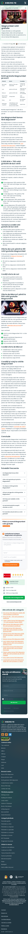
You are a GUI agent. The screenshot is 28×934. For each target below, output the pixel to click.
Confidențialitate (5, 919)
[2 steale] (15, 575)
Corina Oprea (23, 43)
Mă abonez (14, 702)
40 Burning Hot (5, 809)
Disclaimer (4, 929)
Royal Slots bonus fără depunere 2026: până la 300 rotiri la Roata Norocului (13, 648)
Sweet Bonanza (5, 815)
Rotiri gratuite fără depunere (9, 780)
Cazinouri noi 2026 (6, 850)
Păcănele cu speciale (7, 829)
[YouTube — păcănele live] (2, 734)
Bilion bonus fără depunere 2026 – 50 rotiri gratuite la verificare (13, 625)
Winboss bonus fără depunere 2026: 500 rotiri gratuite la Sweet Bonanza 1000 (13, 629)
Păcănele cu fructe (6, 835)
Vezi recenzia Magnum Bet (14, 602)
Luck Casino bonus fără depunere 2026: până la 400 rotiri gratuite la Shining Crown (13, 642)
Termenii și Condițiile (12, 895)
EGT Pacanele (5, 838)
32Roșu (3, 754)
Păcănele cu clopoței (7, 827)
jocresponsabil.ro (14, 904)
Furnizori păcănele (6, 856)
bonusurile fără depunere (12, 456)
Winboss (3, 762)
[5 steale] (22, 575)
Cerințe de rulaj (5, 788)
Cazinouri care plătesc (7, 847)
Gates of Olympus (16, 256)
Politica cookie (5, 926)
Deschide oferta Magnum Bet (14, 597)
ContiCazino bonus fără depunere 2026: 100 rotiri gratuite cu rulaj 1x (13, 660)
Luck (2, 765)
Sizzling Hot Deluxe (6, 797)
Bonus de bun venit (6, 777)
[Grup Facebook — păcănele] (6, 734)
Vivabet (3, 756)
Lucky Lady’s (4, 800)
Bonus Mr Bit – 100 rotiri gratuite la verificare (13, 617)
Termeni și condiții (6, 922)
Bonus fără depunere (7, 774)
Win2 (2, 768)
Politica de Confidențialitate (17, 896)
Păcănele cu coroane (7, 832)
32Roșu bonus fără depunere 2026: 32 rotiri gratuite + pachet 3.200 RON (13, 635)
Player (3, 759)
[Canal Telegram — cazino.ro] (10, 734)
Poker (2, 861)
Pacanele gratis (5, 821)
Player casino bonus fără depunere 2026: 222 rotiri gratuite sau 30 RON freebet (13, 653)
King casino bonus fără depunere (13, 657)
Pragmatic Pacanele (7, 841)
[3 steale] (18, 575)
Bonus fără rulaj (5, 786)
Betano (3, 748)
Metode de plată (6, 858)
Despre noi (4, 913)
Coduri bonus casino (7, 783)
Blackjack (3, 864)
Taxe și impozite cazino (8, 853)
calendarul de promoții (14, 325)
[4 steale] (20, 575)
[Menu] (25, 3)
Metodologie (4, 916)
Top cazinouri (5, 745)
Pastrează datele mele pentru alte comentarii (13, 561)
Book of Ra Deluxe (6, 806)
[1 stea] (13, 575)
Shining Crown (5, 795)
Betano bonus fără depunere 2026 (13, 639)
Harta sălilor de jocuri (7, 867)
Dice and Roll (5, 812)
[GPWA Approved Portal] (14, 738)
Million (3, 751)
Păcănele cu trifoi (6, 824)
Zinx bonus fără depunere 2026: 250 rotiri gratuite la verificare (14, 613)
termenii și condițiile (19, 699)
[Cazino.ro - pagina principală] (9, 722)
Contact (3, 910)
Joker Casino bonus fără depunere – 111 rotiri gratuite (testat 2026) (13, 621)
